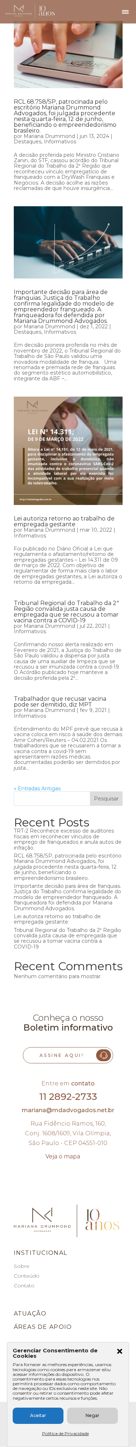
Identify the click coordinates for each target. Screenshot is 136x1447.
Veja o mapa (62, 1156)
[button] (119, 1352)
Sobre (21, 1266)
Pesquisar (106, 798)
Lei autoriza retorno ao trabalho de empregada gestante (64, 521)
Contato (24, 1285)
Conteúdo (27, 1276)
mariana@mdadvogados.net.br (68, 1110)
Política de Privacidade (65, 1433)
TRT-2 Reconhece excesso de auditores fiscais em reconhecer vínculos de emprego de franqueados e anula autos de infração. (67, 839)
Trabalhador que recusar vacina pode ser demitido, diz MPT (60, 701)
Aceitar (38, 1415)
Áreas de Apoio (43, 1326)
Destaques (27, 141)
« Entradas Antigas (37, 788)
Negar (92, 1415)
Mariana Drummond (49, 136)
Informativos (60, 141)
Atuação (30, 1313)
